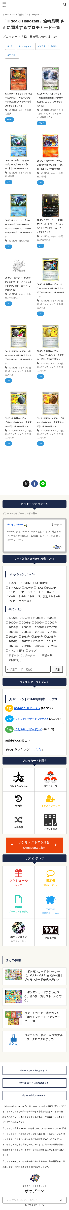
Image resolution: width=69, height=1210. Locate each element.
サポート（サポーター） (23, 655)
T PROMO (14, 587)
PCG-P (51, 587)
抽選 (12, 176)
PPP (21, 592)
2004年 (13, 627)
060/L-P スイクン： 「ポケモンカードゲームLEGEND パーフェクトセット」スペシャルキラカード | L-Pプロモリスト (18, 228)
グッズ (45, 304)
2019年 (51, 641)
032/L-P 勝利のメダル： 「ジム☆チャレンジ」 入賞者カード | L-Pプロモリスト (18, 422)
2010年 (13, 172)
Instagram (25, 46)
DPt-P (31, 592)
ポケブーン (34, 1191)
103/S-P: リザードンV (28, 729)
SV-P (11, 601)
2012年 (13, 110)
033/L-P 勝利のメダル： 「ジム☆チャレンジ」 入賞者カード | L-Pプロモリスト (50, 355)
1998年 (38, 617)
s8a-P (56, 596)
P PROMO (26, 583)
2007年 (52, 627)
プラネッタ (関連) (48, 46)
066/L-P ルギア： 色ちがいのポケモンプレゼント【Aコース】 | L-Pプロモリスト (17, 164)
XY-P (11, 596)
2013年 (25, 636)
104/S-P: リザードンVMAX (31, 718)
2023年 (52, 646)
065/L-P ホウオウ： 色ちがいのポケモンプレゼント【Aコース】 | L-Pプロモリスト (49, 165)
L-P (40, 592)
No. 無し (42, 596)
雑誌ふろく (47, 117)
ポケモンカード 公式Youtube (32, 1083)
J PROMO (42, 583)
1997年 (25, 617)
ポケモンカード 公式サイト (32, 1070)
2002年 (39, 622)
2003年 (52, 622)
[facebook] (34, 483)
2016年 (13, 641)
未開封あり (47, 239)
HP (10, 46)
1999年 (51, 617)
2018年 (38, 641)
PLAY (39, 587)
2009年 (46, 363)
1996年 (13, 617)
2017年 (25, 641)
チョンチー (15, 525)
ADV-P (28, 587)
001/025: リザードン (27, 708)
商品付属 (24, 240)
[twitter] (26, 483)
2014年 (38, 636)
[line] (43, 483)
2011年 (45, 110)
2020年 (13, 646)
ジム (53, 304)
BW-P (50, 592)
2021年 (26, 646)
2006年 (39, 627)
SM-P (22, 596)
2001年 (26, 622)
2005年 (26, 627)
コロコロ (56, 110)
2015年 (51, 636)
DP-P (11, 592)
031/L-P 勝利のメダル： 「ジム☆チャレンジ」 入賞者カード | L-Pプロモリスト (50, 422)
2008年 (13, 632)
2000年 (13, 622)
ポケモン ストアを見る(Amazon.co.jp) (33, 845)
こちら (36, 749)
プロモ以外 (25, 601)
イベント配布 (16, 650)
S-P (31, 596)
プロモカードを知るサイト (34, 1186)
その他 (12, 55)
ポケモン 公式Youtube (32, 1095)
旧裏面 (12, 583)
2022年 (39, 646)
